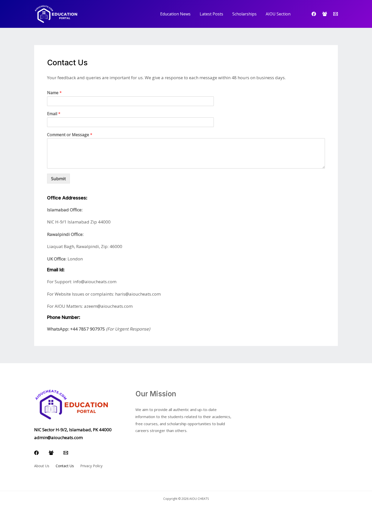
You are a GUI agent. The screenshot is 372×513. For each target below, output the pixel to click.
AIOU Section (278, 14)
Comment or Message (69, 134)
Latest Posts (211, 14)
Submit (58, 178)
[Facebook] (314, 14)
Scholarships (244, 14)
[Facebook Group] (324, 14)
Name (54, 92)
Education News (175, 14)
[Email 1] (335, 14)
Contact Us (65, 465)
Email (53, 113)
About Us (41, 465)
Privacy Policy (91, 465)
